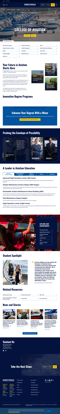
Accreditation (33, 382)
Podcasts (18, 394)
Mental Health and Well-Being (46, 48)
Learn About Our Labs (10, 155)
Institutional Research (34, 389)
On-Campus (7, 1)
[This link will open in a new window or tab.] (45, 380)
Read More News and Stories (30, 333)
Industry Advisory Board (26, 294)
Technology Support (29, 405)
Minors (41, 45)
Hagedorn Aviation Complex (8, 48)
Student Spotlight (6, 53)
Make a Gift (42, 294)
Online (4, 1)
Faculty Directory (19, 382)
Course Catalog (19, 392)
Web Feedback (54, 404)
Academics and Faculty (10, 9)
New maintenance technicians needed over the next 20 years (50, 85)
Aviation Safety (43, 237)
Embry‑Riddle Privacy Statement (14, 412)
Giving (18, 387)
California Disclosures (34, 394)
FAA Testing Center (43, 298)
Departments (42, 50)
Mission (4, 50)
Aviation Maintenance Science (44, 235)
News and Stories (43, 53)
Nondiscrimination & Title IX (34, 404)
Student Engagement (25, 48)
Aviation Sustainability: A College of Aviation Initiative (10, 298)
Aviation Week (24, 298)
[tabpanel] (30, 193)
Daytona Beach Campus (7, 294)
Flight (41, 240)
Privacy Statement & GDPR (43, 404)
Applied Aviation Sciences (45, 232)
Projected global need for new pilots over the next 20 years (37, 78)
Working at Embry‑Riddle (35, 392)
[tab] (8, 174)
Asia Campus (12, 390)
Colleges (18, 9)
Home (4, 9)
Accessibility (27, 404)
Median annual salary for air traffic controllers (50, 69)
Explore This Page (7, 41)
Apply (33, 35)
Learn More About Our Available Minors (29, 119)
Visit (48, 4)
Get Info (43, 4)
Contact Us (5, 56)
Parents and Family (20, 380)
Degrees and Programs (7, 45)
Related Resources (25, 53)
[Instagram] (5, 350)
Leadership (23, 50)
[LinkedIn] (3, 350)
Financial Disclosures (34, 387)
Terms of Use (50, 404)
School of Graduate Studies (43, 243)
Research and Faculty (25, 45)
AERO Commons (19, 389)
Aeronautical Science (44, 229)
